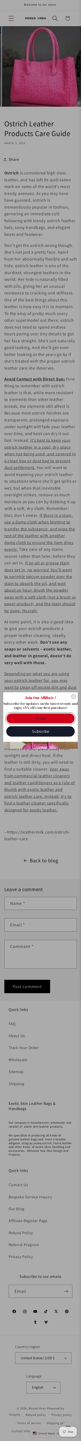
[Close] (73, 696)
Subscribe (40, 731)
